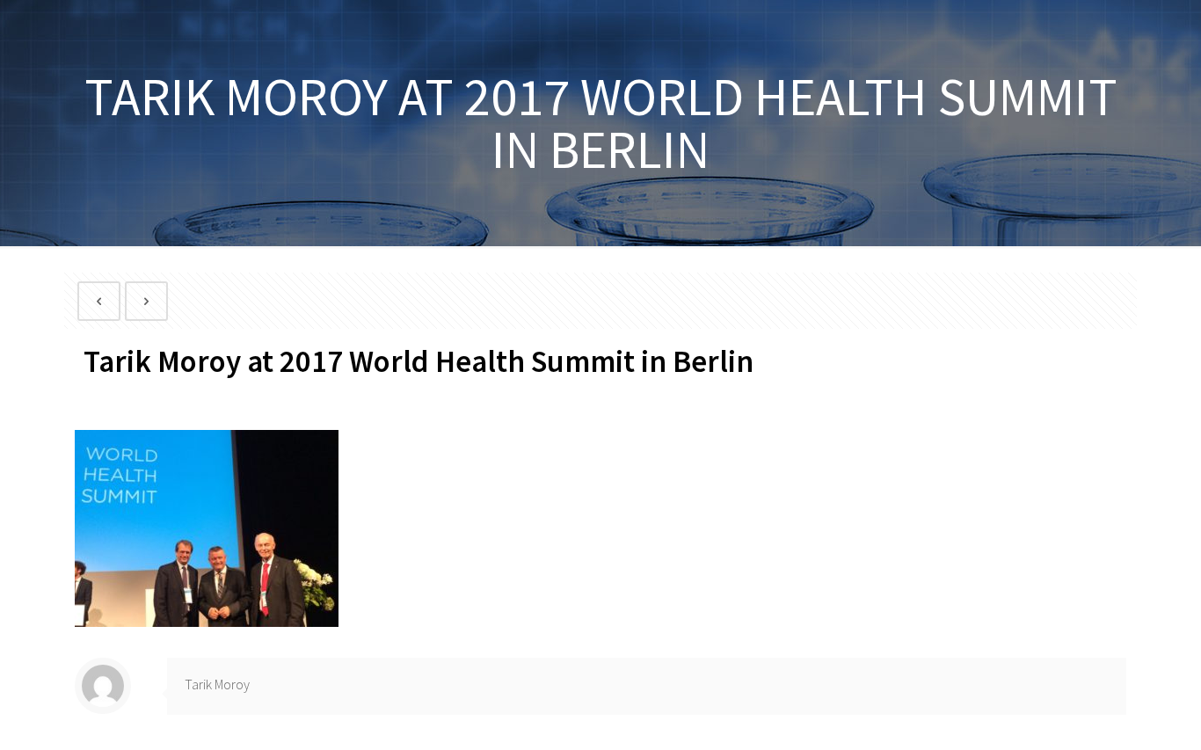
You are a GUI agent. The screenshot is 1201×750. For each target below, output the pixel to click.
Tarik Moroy (217, 684)
